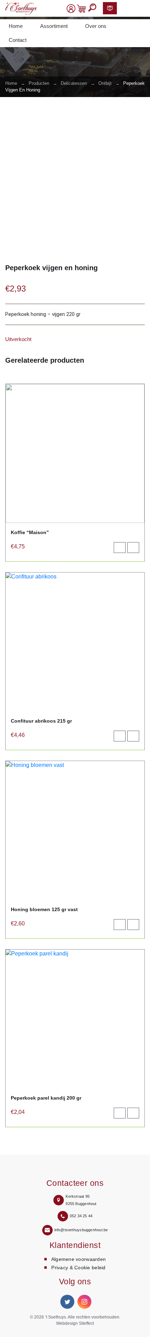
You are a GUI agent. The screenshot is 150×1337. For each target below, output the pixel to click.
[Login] (71, 8)
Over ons (95, 26)
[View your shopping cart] (81, 8)
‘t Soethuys (55, 1317)
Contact (18, 40)
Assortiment (54, 26)
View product (136, 549)
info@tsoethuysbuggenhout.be (81, 1230)
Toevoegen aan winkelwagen (123, 549)
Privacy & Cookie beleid (78, 1267)
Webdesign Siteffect (75, 1323)
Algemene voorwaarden (78, 1259)
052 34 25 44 (81, 1216)
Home (16, 26)
